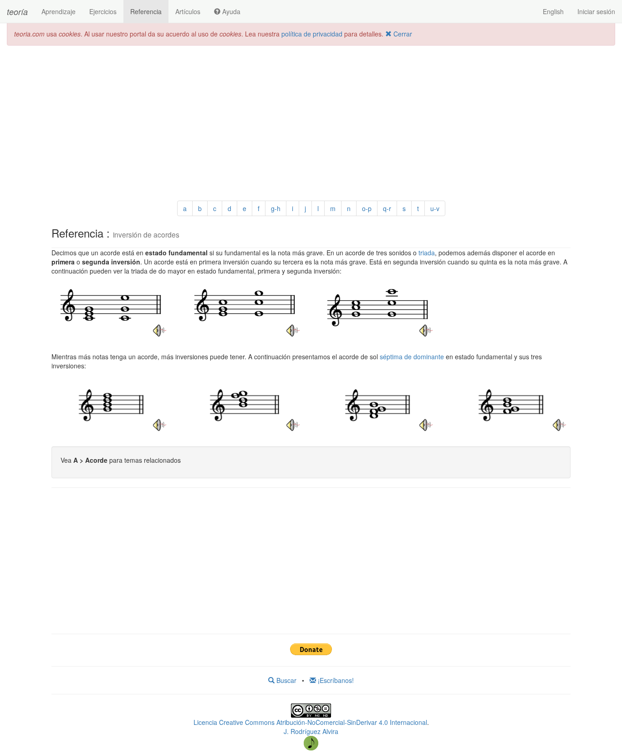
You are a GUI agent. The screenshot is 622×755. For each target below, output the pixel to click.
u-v (434, 208)
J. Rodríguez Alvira (311, 731)
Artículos (187, 11)
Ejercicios (103, 11)
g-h (275, 208)
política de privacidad (311, 33)
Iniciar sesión (596, 11)
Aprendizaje (58, 11)
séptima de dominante (412, 356)
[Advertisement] (311, 118)
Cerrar (402, 33)
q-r (387, 208)
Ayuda (230, 11)
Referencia (146, 11)
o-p (367, 208)
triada (426, 252)
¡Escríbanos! (335, 680)
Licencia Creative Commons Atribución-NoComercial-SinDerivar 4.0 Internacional (310, 722)
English (553, 11)
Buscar (285, 680)
